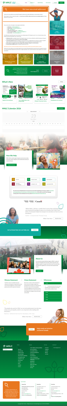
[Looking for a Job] (33, 184)
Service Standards (33, 349)
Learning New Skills (21, 357)
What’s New (32, 362)
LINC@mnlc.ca (12, 29)
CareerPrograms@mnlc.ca (21, 31)
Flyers (19, 363)
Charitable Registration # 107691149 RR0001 (41, 403)
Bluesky (46, 352)
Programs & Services (11, 164)
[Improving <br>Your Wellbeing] (18, 184)
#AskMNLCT (32, 361)
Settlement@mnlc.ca (15, 26)
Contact (19, 361)
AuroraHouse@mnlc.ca (17, 32)
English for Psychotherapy (8, 100)
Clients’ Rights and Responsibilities (36, 347)
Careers (19, 366)
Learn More (39, 270)
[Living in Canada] (33, 179)
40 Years (31, 367)
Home (26, 2)
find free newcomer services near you (39, 193)
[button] (53, 283)
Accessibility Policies (33, 350)
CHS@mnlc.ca (20, 30)
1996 (47, 292)
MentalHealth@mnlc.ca (17, 28)
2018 (47, 297)
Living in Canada (21, 352)
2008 (47, 294)
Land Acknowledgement (34, 352)
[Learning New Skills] (48, 184)
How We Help (40, 2)
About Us (32, 2)
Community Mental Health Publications (34, 359)
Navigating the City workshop (56, 100)
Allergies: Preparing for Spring (40, 100)
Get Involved (48, 2)
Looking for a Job (21, 358)
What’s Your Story (33, 364)
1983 (47, 283)
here (24, 395)
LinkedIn (46, 350)
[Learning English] (48, 179)
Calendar (19, 365)
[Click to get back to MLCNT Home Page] (8, 346)
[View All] (18, 179)
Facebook (47, 347)
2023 (47, 299)
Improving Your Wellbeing (22, 355)
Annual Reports (33, 355)
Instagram (47, 349)
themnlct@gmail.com (35, 71)
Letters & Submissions (34, 357)
